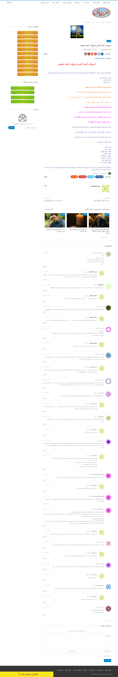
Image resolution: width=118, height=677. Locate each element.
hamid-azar (93, 272)
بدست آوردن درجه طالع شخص (53, 200)
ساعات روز (55, 2)
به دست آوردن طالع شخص (101, 200)
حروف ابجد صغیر (103, 173)
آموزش (109, 41)
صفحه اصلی (106, 2)
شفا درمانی (22, 88)
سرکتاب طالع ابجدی (27, 37)
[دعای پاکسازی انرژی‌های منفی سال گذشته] (77, 220)
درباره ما (77, 2)
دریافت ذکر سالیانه (22, 97)
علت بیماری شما (27, 53)
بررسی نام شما (27, 45)
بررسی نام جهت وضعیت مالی (27, 49)
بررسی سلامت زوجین (28, 66)
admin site (93, 295)
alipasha (101, 285)
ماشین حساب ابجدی (27, 74)
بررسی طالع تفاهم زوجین (28, 57)
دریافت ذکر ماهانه (22, 101)
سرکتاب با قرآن (22, 92)
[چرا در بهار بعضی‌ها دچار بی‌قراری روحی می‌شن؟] (55, 220)
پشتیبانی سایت (66, 2)
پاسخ (44, 266)
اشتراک (11, 127)
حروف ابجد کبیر (95, 173)
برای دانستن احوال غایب (27, 41)
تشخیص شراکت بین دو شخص (27, 32)
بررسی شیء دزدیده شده (27, 61)
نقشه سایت (95, 2)
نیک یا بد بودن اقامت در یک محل (27, 70)
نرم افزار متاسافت (100, 58)
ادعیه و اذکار (45, 2)
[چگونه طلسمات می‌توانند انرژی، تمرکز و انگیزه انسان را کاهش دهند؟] (99, 220)
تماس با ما (86, 2)
